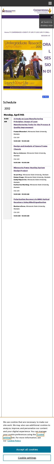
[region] (27, 440)
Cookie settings (27, 458)
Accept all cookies (27, 449)
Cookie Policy (14, 440)
